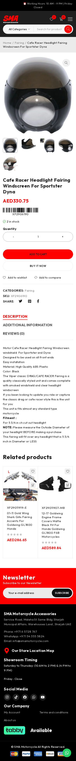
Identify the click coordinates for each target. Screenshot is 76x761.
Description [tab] (15, 316)
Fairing (19, 43)
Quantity (9, 229)
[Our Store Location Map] (7, 651)
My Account (12, 712)
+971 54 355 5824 (31, 636)
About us (10, 720)
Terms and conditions (54, 712)
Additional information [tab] (27, 325)
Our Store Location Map (33, 650)
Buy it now (38, 265)
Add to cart (38, 254)
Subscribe (62, 592)
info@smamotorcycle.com (31, 641)
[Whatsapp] (33, 697)
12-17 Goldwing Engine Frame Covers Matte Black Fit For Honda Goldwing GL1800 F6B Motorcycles (53, 524)
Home (7, 43)
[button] (66, 63)
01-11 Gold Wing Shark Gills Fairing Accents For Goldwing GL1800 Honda (19, 520)
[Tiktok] (16, 697)
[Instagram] (7, 697)
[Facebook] (25, 697)
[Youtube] (42, 697)
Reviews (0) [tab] (14, 333)
